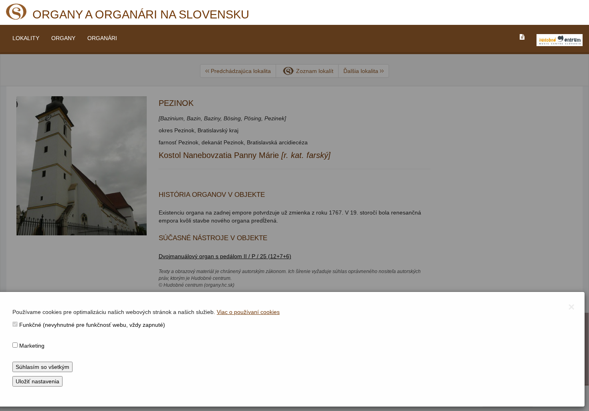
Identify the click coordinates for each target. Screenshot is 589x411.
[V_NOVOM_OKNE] (560, 40)
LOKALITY (25, 38)
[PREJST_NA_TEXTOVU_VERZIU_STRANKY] (522, 37)
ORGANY (63, 38)
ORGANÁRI (102, 38)
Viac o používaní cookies (248, 312)
